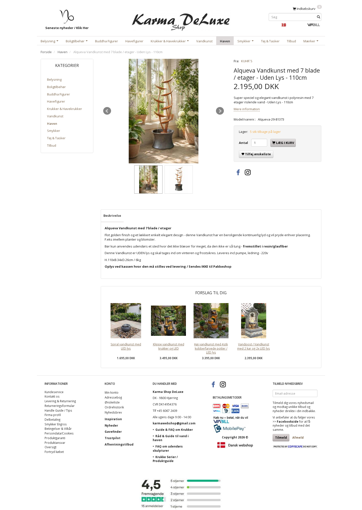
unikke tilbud (297, 407)
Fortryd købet (54, 452)
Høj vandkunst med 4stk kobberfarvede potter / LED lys (211, 348)
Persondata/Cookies (59, 433)
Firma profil (53, 415)
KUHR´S (246, 61)
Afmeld (298, 437)
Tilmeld (281, 437)
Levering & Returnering (60, 401)
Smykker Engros (56, 424)
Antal (244, 142)
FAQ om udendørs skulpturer (168, 448)
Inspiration (113, 419)
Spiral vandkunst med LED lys (126, 346)
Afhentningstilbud (119, 444)
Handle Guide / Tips (58, 410)
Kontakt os (52, 396)
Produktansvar (55, 443)
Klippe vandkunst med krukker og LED (168, 346)
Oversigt (50, 447)
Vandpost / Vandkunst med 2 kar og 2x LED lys (253, 346)
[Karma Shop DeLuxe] (181, 19)
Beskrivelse (112, 215)
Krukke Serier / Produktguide (165, 459)
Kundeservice (54, 392)
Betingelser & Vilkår (58, 429)
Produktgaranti (55, 438)
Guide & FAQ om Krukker (174, 430)
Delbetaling (52, 419)
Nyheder (111, 425)
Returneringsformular (60, 406)
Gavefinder (113, 431)
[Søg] (318, 17)
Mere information (247, 109)
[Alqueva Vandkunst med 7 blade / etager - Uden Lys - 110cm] (163, 111)
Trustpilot (112, 438)
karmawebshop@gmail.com (174, 423)
